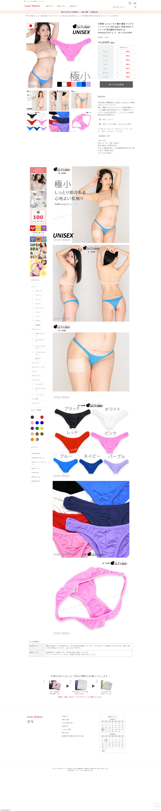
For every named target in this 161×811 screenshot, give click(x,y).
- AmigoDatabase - (5, 810)
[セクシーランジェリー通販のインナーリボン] (32, 7)
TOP (27, 16)
